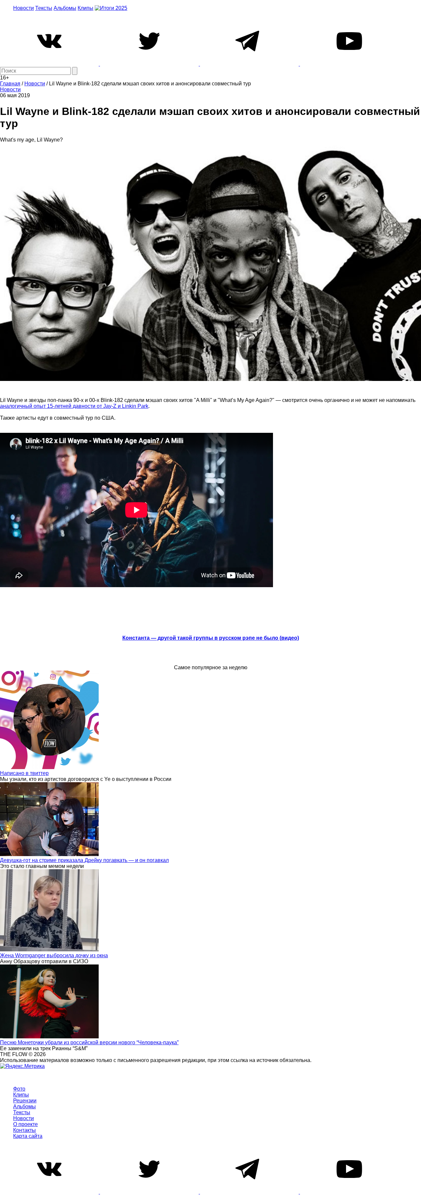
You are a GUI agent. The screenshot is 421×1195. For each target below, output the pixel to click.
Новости (23, 8)
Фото (19, 1089)
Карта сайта (27, 1136)
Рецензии (25, 1100)
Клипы (85, 8)
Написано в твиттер (24, 773)
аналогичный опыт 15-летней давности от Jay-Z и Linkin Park (74, 406)
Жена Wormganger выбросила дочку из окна (54, 955)
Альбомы (65, 8)
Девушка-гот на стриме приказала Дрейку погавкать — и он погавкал (84, 860)
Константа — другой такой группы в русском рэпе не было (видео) (210, 638)
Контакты (24, 1130)
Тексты (43, 8)
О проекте (25, 1124)
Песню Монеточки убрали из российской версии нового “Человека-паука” (89, 1042)
